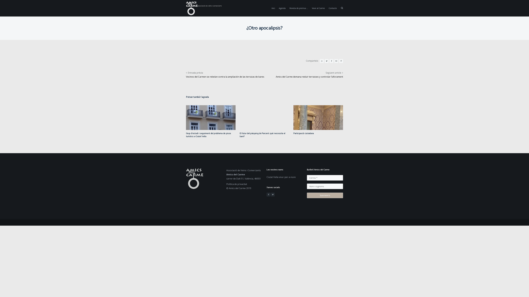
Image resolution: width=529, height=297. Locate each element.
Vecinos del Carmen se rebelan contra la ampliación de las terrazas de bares (225, 76)
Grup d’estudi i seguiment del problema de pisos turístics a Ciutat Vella (208, 135)
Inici (273, 8)
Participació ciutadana (303, 133)
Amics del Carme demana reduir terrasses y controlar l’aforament (309, 76)
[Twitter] (273, 194)
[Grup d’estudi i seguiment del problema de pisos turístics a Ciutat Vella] (211, 126)
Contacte (333, 8)
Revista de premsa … (298, 8)
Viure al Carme (318, 8)
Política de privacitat (236, 184)
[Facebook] (268, 194)
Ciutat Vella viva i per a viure (281, 177)
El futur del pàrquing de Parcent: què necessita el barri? (262, 135)
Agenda (282, 8)
